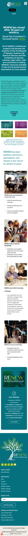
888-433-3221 (10, 520)
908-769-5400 (9, 517)
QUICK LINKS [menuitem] (5, 470)
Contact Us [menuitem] (4, 484)
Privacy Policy (17, 533)
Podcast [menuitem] (3, 481)
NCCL (14, 114)
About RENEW (14, 421)
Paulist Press (14, 112)
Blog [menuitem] (2, 479)
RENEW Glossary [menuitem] (5, 491)
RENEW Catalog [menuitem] (5, 486)
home (14, 13)
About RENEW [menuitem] (5, 472)
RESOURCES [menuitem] (5, 476)
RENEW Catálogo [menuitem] (6, 488)
